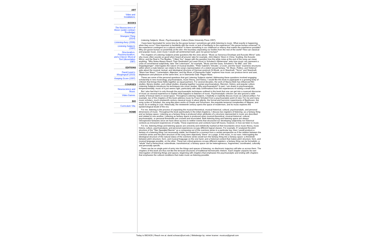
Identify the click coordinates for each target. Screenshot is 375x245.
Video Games (128, 95)
